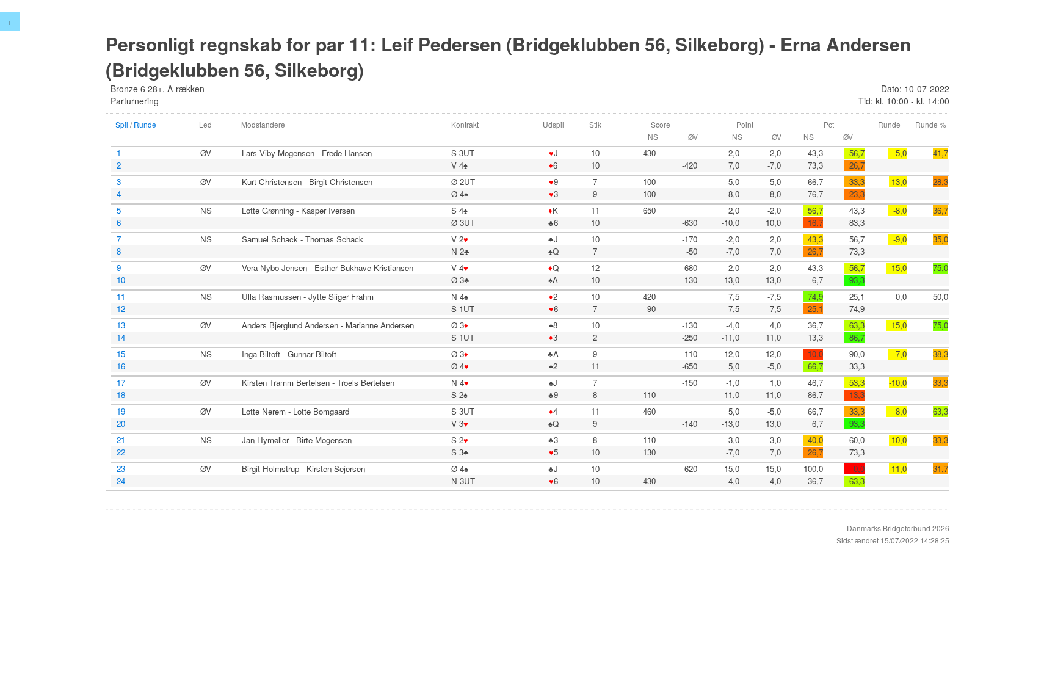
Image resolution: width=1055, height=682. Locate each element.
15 (121, 354)
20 (121, 423)
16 (121, 366)
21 (121, 440)
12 (121, 308)
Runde (145, 124)
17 (121, 382)
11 (121, 296)
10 (121, 280)
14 (121, 337)
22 (121, 452)
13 (121, 325)
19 (121, 411)
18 (121, 395)
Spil (121, 124)
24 (121, 481)
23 (121, 468)
